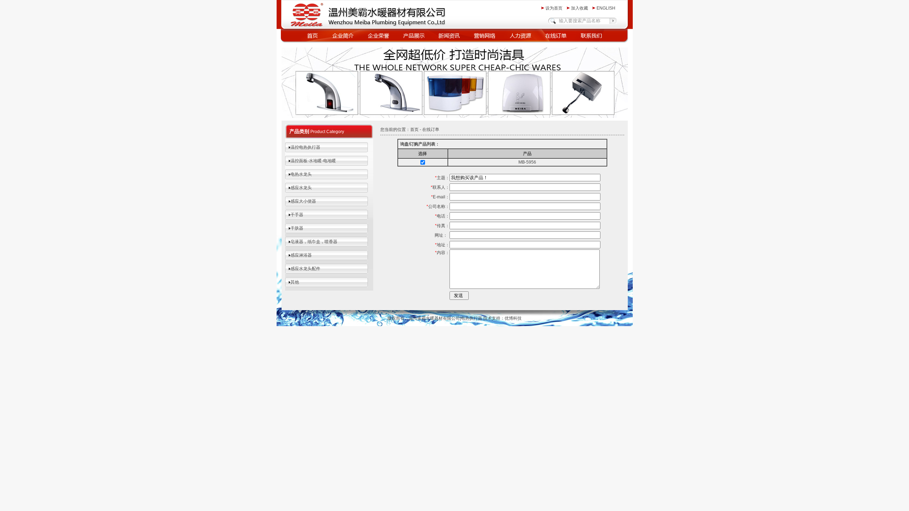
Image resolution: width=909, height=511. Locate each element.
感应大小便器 (303, 201)
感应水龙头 (301, 187)
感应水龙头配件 (305, 268)
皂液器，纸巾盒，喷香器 (313, 241)
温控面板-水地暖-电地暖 (313, 160)
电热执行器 (471, 318)
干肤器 (296, 228)
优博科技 (513, 318)
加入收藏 (579, 8)
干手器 (296, 214)
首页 (414, 129)
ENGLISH (606, 8)
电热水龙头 (301, 174)
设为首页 (553, 8)
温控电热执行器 (305, 147)
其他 (294, 282)
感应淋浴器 (301, 255)
